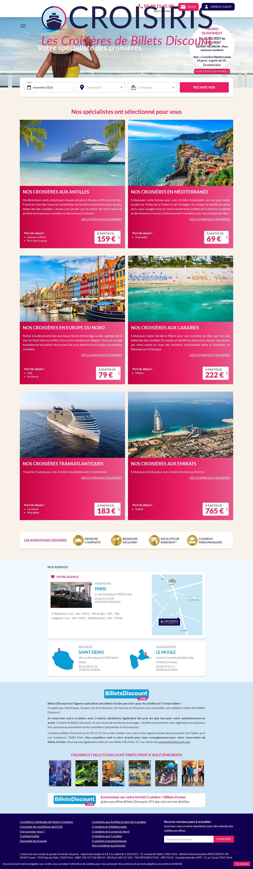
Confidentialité (29, 836)
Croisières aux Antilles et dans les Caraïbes (119, 822)
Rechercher (204, 87)
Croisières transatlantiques (109, 841)
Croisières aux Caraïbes (107, 836)
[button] (158, 11)
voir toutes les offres (210, 71)
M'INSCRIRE (224, 839)
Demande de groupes (33, 841)
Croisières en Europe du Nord (110, 831)
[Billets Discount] (126, 699)
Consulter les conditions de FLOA (41, 826)
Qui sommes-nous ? (32, 831)
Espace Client (221, 6)
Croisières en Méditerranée (109, 826)
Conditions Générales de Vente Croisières (46, 822)
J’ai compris (241, 864)
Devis (191, 7)
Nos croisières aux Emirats (108, 845)
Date (29, 82)
